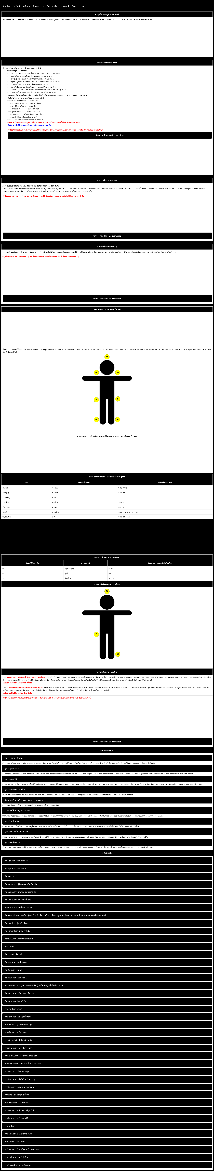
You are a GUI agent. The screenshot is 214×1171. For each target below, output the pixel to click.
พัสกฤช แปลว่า (11, 861)
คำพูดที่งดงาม (18, 1017)
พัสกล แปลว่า (10, 876)
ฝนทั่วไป (15, 1001)
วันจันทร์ (16, 6)
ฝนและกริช (16, 861)
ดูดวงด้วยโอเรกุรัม (13, 842)
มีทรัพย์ (13, 954)
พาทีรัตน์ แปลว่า (12, 1095)
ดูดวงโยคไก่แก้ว (12, 821)
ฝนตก (13, 970)
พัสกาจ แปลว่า (11, 884)
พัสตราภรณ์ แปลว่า (13, 915)
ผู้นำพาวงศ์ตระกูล (18, 1025)
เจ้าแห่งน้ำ (15, 1142)
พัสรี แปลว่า (10, 947)
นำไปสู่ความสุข (18, 1048)
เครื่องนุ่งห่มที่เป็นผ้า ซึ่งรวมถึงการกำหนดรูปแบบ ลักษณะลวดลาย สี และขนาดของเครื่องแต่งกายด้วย (56, 915)
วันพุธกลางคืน (52, 6)
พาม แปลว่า (10, 1126)
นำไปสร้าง (16, 1157)
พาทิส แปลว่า (10, 1087)
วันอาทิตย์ (6, 6)
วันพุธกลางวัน (38, 6)
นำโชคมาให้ (16, 1118)
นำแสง (14, 1009)
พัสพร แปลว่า (10, 939)
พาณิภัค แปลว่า (11, 1056)
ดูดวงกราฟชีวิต (11, 779)
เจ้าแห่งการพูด (17, 1071)
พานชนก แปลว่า (12, 1103)
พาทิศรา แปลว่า (12, 1079)
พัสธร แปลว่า (10, 923)
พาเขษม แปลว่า (11, 1048)
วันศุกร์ (74, 6)
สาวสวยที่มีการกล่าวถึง (23, 1064)
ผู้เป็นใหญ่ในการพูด (20, 1079)
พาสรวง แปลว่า (11, 1165)
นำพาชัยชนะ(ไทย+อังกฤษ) (22, 1149)
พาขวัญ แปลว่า (11, 1040)
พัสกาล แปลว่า (11, 900)
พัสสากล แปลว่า (12, 1001)
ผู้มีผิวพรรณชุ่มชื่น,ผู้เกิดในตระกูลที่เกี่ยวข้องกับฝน (34, 986)
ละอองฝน (15, 869)
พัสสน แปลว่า (10, 970)
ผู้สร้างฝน (16, 978)
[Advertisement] (76, 38)
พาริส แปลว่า (10, 1142)
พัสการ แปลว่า (11, 892)
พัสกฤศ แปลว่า (11, 869)
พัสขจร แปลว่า (11, 908)
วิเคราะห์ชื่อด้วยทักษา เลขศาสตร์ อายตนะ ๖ (24, 800)
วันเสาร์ (83, 6)
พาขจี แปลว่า (10, 1032)
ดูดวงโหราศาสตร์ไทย (14, 758)
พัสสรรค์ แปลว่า (12, 978)
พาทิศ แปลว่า (10, 1071)
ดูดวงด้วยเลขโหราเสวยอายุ (16, 832)
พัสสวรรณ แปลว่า (12, 986)
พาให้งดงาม (16, 1032)
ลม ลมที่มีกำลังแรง (18, 1134)
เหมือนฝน (16, 962)
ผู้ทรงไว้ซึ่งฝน (16, 923)
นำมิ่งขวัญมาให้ (18, 1040)
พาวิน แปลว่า (10, 1149)
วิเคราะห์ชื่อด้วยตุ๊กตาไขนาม (17, 811)
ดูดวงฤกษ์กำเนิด (12, 768)
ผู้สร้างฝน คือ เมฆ (19, 993)
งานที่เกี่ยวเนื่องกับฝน (20, 892)
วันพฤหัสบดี (64, 6)
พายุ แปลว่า (10, 1134)
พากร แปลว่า (10, 1009)
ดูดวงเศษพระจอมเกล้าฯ (15, 790)
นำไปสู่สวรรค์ (18, 1165)
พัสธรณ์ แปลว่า (11, 931)
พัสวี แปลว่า (10, 954)
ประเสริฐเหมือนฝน (19, 939)
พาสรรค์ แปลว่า (12, 1157)
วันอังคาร (26, 6)
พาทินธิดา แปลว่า (12, 1064)
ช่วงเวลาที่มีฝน (18, 900)
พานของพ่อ (17, 1103)
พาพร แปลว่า (10, 1110)
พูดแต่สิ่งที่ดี (17, 1095)
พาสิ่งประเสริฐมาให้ (19, 1110)
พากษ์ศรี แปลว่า (12, 1017)
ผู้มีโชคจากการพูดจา (21, 1056)
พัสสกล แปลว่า (11, 962)
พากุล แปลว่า (10, 1025)
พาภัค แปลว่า (10, 1118)
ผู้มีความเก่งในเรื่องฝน (21, 884)
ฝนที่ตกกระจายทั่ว (19, 908)
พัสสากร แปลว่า (12, 993)
